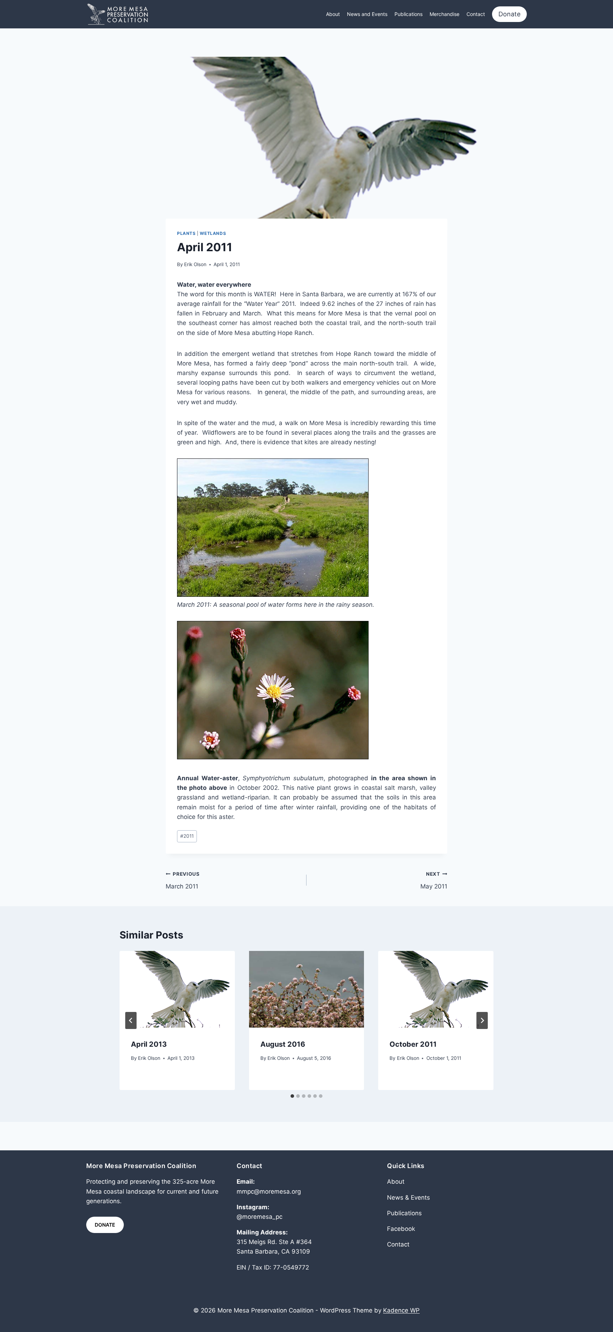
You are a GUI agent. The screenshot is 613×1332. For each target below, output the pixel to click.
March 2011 (183, 880)
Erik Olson (195, 264)
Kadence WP (401, 1310)
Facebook (401, 1228)
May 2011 (433, 880)
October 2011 (413, 1044)
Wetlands (213, 233)
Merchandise (444, 14)
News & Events (408, 1197)
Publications (408, 14)
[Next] (482, 1020)
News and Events (367, 14)
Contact (475, 14)
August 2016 (282, 1044)
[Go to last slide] (131, 1020)
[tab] (292, 1096)
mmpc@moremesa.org (269, 1191)
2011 (187, 836)
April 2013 (149, 1044)
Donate (509, 14)
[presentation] (177, 989)
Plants (186, 233)
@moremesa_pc (259, 1216)
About (333, 14)
